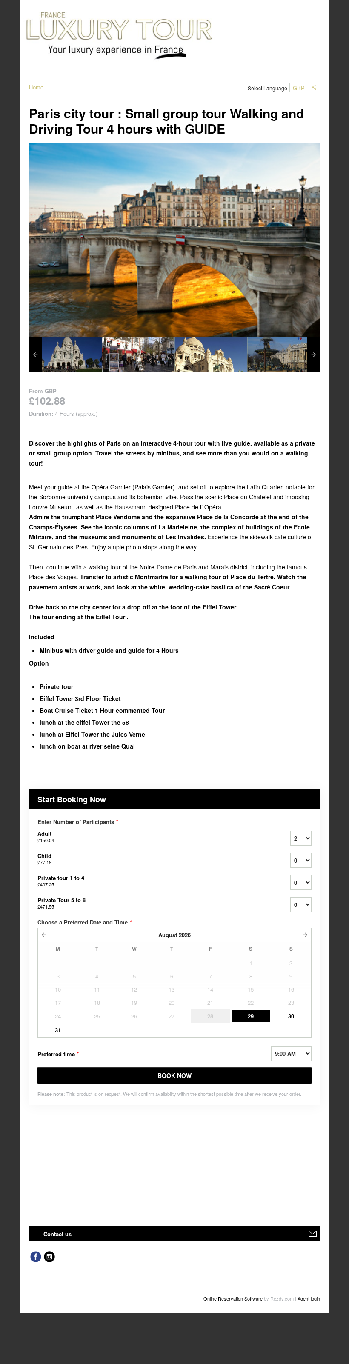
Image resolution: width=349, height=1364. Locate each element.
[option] (65, 354)
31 (58, 1030)
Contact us (57, 1234)
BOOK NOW (174, 1075)
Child (44, 859)
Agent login (309, 1298)
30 (291, 1016)
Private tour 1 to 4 (60, 881)
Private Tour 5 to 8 (61, 903)
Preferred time (58, 1054)
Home (36, 87)
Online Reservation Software (233, 1298)
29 (251, 1016)
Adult (45, 836)
